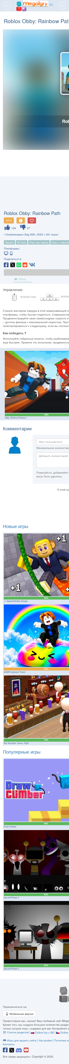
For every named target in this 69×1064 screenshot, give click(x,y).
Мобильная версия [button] (21, 1014)
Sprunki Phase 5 (11, 968)
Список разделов (17, 1032)
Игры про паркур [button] (38, 242)
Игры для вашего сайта (21, 1040)
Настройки (46, 1040)
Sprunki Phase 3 (11, 897)
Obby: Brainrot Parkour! (15, 417)
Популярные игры (21, 751)
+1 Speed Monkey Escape (16, 601)
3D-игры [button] (21, 242)
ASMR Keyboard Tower (14, 672)
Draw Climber (10, 826)
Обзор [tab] (21, 279)
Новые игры (15, 526)
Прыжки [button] (9, 242)
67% (9, 220)
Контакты (8, 1044)
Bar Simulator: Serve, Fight (16, 743)
